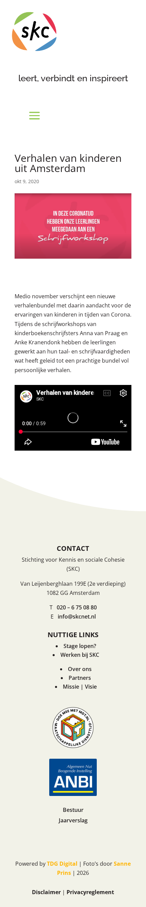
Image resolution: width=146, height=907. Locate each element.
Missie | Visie (80, 686)
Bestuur (73, 810)
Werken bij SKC (79, 654)
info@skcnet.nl (77, 616)
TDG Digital (62, 863)
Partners (80, 678)
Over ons (80, 669)
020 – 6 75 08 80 (77, 607)
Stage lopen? (79, 646)
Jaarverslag (73, 820)
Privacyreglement (90, 892)
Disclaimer (46, 892)
